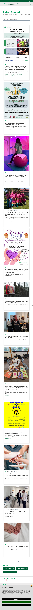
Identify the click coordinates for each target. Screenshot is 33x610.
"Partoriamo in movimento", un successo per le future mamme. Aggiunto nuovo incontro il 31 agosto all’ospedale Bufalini (16, 176)
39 (23, 561)
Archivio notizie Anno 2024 (22, 568)
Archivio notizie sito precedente (10, 572)
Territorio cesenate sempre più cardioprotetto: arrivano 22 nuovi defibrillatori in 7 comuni (16, 301)
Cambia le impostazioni (16, 605)
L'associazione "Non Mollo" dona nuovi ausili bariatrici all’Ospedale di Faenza (16, 336)
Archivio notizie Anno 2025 (9, 568)
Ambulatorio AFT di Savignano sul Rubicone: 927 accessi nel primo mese (15, 512)
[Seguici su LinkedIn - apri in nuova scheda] (25, 4)
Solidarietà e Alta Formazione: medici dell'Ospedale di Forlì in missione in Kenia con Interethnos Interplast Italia (16, 214)
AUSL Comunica (8, 7)
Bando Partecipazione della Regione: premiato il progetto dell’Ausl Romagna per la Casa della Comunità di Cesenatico (16, 475)
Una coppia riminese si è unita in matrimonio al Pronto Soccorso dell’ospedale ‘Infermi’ (16, 547)
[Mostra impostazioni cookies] (32, 305)
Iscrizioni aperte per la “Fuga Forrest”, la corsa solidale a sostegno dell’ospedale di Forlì (16, 432)
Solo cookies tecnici (16, 599)
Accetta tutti (16, 602)
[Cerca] (28, 20)
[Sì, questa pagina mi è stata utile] (4, 580)
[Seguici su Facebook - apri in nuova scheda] (20, 4)
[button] (30, 4)
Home (4, 7)
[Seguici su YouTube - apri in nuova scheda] (23, 4)
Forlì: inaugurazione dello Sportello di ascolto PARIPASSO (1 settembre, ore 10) (14, 123)
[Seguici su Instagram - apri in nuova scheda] (21, 4)
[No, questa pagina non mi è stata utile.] (7, 580)
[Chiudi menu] (30, 1)
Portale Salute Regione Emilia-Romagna (7, 1)
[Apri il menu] (1, 4)
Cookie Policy (14, 596)
